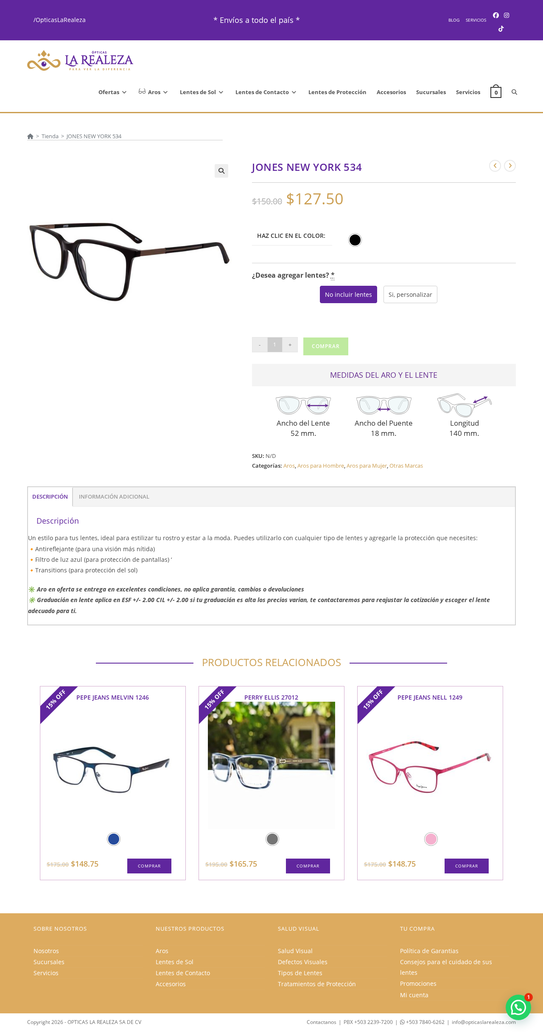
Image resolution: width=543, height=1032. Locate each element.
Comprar (326, 346)
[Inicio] (30, 136)
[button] (221, 171)
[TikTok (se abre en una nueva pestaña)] (501, 28)
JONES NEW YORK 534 (94, 136)
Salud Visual (295, 951)
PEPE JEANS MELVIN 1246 (112, 697)
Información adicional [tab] (114, 496)
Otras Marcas (406, 465)
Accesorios (171, 984)
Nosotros (46, 951)
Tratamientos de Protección (317, 984)
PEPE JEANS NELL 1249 (429, 697)
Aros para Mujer (367, 465)
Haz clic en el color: (291, 236)
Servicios (476, 20)
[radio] (355, 240)
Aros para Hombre (320, 465)
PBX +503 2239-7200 (368, 1022)
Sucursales (49, 962)
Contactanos (321, 1022)
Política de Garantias (429, 951)
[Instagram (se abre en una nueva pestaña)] (506, 15)
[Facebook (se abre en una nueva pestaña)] (495, 15)
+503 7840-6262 (425, 1022)
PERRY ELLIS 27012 (271, 697)
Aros (289, 465)
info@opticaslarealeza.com (484, 1022)
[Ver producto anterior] (495, 166)
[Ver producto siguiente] (510, 166)
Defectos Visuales (302, 962)
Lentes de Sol (174, 962)
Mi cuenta (414, 995)
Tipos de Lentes (300, 973)
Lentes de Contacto (183, 973)
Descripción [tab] (50, 496)
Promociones (418, 983)
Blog (453, 20)
